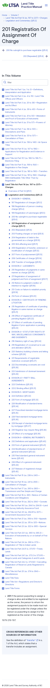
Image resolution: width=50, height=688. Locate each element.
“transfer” (31, 640)
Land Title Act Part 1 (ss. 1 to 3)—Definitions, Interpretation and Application (24, 90)
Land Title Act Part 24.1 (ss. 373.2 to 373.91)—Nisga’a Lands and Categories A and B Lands (25, 556)
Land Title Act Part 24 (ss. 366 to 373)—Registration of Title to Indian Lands (22, 543)
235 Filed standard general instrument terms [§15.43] (28, 456)
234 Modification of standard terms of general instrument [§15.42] (28, 450)
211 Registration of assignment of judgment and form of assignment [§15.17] (30, 277)
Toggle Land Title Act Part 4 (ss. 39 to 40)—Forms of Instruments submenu (3, 109)
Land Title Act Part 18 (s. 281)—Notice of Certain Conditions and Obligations (26, 496)
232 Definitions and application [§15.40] (29, 441)
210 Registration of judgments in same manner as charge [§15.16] (28, 271)
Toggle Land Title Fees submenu (3, 578)
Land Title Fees (12, 578)
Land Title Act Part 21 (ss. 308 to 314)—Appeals (26, 518)
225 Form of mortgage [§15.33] (25, 400)
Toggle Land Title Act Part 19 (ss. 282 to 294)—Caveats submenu (3, 502)
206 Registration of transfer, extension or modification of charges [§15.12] (30, 249)
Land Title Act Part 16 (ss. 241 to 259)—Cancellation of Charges (22, 483)
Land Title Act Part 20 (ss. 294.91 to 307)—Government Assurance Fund (24, 513)
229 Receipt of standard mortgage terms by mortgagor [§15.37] (29, 424)
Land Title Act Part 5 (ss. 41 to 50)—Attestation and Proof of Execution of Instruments (25, 117)
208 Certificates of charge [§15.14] (27, 258)
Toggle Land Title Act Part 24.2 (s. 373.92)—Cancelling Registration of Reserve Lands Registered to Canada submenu (3, 562)
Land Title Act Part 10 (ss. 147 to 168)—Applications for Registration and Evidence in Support (25, 151)
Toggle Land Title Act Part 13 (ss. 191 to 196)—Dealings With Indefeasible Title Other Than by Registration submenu (3, 175)
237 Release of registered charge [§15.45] (27, 470)
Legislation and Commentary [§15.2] (21, 20)
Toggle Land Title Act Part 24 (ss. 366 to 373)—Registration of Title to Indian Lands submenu (3, 542)
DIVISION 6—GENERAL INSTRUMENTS (28, 437)
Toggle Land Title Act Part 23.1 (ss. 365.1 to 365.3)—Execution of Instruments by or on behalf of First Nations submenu (3, 533)
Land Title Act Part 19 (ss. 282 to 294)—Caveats (26, 501)
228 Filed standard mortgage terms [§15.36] (27, 418)
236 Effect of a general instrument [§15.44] (26, 463)
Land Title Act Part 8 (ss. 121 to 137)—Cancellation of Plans (21, 136)
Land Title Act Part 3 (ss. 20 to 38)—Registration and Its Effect (26, 104)
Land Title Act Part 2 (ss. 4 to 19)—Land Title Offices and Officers (24, 97)
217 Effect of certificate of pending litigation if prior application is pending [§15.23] (28, 325)
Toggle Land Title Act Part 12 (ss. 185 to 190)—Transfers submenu (3, 171)
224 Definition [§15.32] (21, 396)
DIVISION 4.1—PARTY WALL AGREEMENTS (23, 379)
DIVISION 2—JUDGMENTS (23, 266)
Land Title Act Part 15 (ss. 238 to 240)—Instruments (22, 476)
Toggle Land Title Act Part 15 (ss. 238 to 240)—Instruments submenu (3, 475)
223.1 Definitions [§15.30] (22, 384)
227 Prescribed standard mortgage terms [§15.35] (30, 411)
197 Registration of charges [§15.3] (27, 202)
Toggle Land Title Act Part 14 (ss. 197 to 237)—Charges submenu (3, 185)
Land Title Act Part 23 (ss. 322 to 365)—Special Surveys (25, 527)
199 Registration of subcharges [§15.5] (28, 213)
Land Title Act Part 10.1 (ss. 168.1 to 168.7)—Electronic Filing (24, 159)
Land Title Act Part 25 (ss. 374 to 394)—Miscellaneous (22, 572)
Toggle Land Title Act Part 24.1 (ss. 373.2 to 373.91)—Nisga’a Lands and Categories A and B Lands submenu (3, 555)
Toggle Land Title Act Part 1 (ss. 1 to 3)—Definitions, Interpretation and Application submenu (3, 90)
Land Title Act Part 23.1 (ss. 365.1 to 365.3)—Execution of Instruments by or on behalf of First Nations (26, 535)
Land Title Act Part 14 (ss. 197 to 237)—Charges (26, 18)
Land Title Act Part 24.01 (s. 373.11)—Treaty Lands (24, 550)
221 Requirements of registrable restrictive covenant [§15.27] (25, 359)
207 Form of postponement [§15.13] (27, 254)
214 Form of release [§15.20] (24, 296)
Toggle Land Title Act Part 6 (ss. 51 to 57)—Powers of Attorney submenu (3, 123)
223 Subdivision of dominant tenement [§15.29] (28, 372)
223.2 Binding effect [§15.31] (24, 388)
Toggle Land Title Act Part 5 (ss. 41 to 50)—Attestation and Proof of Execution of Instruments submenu (3, 116)
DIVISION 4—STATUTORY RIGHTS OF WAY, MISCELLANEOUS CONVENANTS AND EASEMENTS (28, 334)
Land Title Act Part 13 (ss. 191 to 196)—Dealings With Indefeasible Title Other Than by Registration (25, 178)
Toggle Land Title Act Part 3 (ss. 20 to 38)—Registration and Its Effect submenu (3, 103)
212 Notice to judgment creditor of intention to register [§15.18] (26, 284)
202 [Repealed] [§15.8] (33, 56)
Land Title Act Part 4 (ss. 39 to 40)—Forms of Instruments (25, 110)
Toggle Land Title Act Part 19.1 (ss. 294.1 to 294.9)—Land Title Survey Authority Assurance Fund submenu (3, 506)
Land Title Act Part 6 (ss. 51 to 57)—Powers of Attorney (25, 123)
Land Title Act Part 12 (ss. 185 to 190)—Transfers (26, 171)
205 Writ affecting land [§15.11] (25, 244)
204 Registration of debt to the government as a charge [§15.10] (26, 238)
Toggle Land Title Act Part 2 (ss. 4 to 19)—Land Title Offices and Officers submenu (3, 96)
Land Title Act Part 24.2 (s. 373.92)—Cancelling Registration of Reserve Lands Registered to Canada (25, 565)
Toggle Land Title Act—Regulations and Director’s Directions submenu (3, 582)
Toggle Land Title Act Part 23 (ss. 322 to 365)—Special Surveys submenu (3, 526)
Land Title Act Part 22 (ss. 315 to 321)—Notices (25, 522)
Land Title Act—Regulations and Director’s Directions (23, 583)
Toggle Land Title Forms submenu (3, 588)
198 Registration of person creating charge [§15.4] (27, 207)
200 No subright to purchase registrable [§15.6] (27, 50)
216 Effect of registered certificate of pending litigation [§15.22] (28, 317)
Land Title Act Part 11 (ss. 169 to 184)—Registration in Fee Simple (22, 166)
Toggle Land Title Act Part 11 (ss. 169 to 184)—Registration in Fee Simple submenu (3, 165)
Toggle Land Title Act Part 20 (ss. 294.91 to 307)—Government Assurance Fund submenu (3, 512)
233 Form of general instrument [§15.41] (29, 445)
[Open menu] (46, 5)
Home (4, 15)
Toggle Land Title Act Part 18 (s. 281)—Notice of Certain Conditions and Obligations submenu (3, 495)
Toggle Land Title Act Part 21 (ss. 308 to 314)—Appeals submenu (3, 519)
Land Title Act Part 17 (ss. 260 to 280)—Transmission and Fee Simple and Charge (23, 489)
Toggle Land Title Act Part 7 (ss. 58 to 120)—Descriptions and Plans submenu (3, 129)
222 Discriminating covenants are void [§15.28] (28, 366)
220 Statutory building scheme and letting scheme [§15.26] (30, 352)
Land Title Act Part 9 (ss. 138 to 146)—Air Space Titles (26, 143)
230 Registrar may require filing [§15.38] (29, 430)
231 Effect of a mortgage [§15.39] (26, 434)
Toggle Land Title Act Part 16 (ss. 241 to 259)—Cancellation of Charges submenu (3, 482)
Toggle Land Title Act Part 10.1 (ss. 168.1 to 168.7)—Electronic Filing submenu (3, 158)
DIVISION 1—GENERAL (21, 199)
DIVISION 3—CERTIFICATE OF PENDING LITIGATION (29, 301)
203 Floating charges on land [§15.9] (28, 234)
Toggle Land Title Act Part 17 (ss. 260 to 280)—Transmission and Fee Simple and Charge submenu (3, 489)
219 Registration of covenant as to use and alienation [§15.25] (28, 346)
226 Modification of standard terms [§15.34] (27, 404)
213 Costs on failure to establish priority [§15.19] (29, 290)
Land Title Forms (12, 588)
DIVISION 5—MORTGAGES (23, 392)
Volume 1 (15, 15)
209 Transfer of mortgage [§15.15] (26, 262)
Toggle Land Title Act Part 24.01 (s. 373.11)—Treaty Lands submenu (3, 549)
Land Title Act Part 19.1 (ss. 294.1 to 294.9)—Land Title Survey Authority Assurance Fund (26, 506)
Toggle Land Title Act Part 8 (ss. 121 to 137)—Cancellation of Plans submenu (3, 136)
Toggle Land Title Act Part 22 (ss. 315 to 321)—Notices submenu (3, 523)
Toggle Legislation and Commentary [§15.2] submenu (6, 195)
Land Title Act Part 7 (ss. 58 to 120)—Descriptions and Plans (21, 130)
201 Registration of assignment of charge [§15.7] (27, 224)
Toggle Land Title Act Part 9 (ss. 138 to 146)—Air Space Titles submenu (3, 142)
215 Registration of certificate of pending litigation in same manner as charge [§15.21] (29, 309)
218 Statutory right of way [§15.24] (26, 341)
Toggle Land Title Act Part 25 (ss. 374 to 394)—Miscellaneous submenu (3, 571)
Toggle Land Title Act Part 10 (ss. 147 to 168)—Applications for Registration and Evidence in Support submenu (3, 149)
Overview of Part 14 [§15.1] (19, 191)
